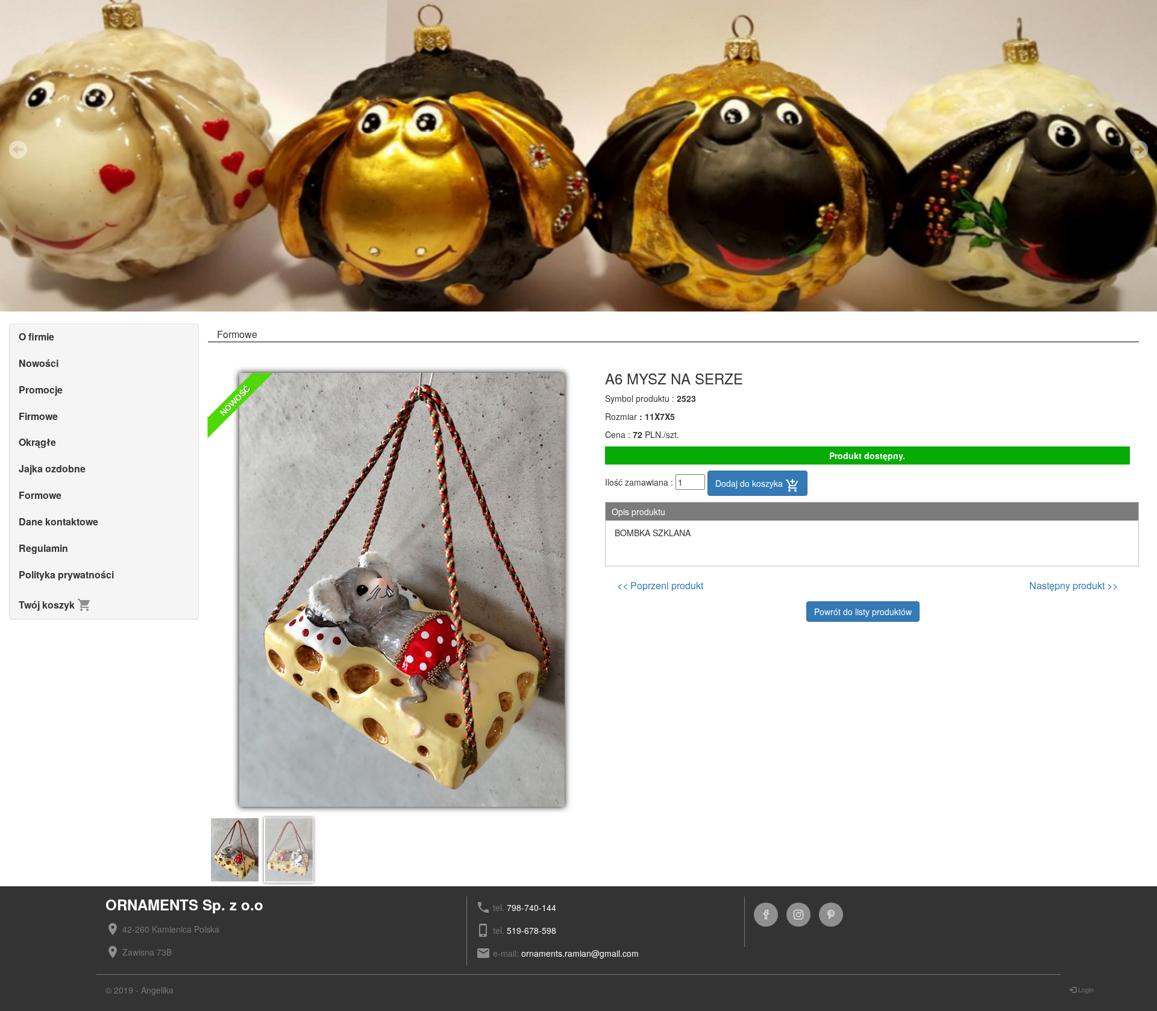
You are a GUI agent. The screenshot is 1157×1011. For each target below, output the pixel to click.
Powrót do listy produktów (863, 612)
